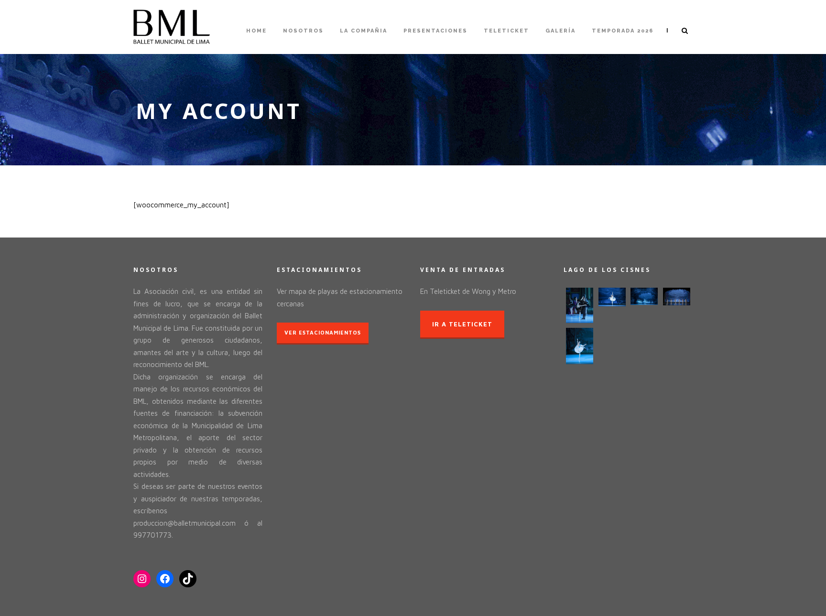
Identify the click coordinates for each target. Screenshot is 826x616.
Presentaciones (435, 31)
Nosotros (303, 31)
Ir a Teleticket (462, 324)
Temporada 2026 (622, 31)
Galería (560, 31)
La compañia (363, 31)
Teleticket (506, 31)
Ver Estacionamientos (322, 332)
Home (256, 31)
